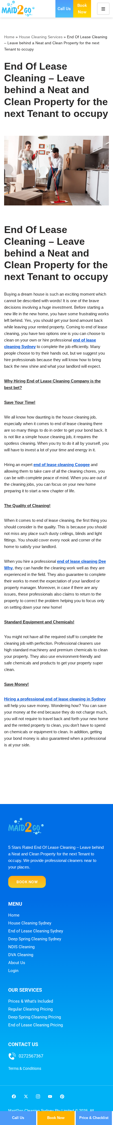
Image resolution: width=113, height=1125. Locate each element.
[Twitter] (26, 1096)
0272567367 (31, 1056)
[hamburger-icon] (103, 9)
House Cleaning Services (41, 37)
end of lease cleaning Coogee (61, 464)
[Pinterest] (62, 1096)
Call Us (64, 8)
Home (9, 37)
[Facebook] (14, 1096)
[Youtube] (50, 1096)
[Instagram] (38, 1096)
